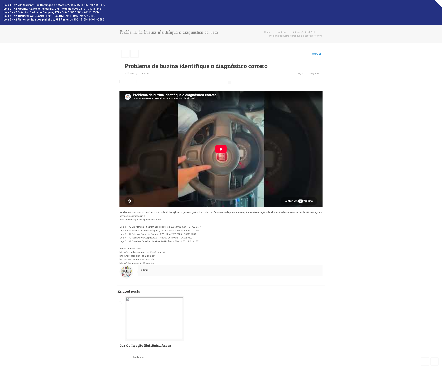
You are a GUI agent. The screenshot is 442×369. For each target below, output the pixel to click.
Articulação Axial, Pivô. (304, 32)
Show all (316, 54)
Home (267, 32)
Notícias (282, 32)
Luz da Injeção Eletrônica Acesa (145, 345)
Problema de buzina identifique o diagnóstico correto (296, 35)
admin (145, 73)
